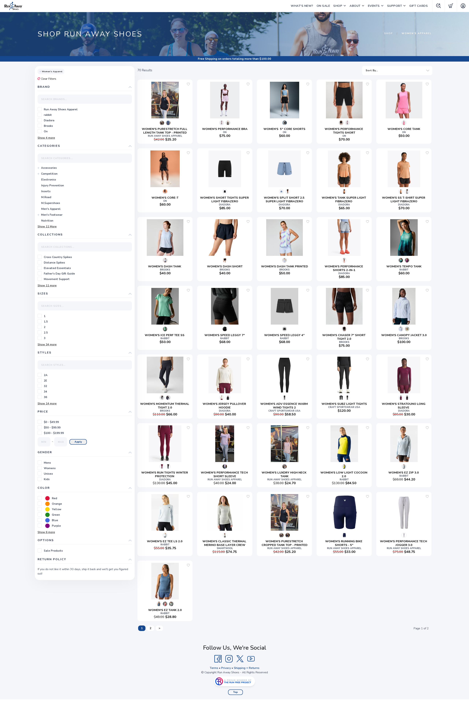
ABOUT (355, 6)
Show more (46, 138)
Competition (49, 174)
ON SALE (323, 6)
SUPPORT (394, 6)
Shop (388, 33)
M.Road (46, 197)
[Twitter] (239, 658)
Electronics (48, 179)
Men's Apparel (51, 209)
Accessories (49, 168)
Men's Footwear (51, 215)
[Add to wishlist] (188, 84)
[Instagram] (229, 658)
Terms (214, 668)
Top (235, 692)
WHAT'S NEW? (302, 6)
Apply (78, 442)
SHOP (337, 6)
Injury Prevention (52, 185)
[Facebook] (218, 658)
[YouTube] (250, 658)
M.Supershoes (50, 203)
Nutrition (47, 220)
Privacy (226, 668)
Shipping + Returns (246, 668)
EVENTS (374, 6)
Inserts (46, 191)
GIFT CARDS (418, 6)
